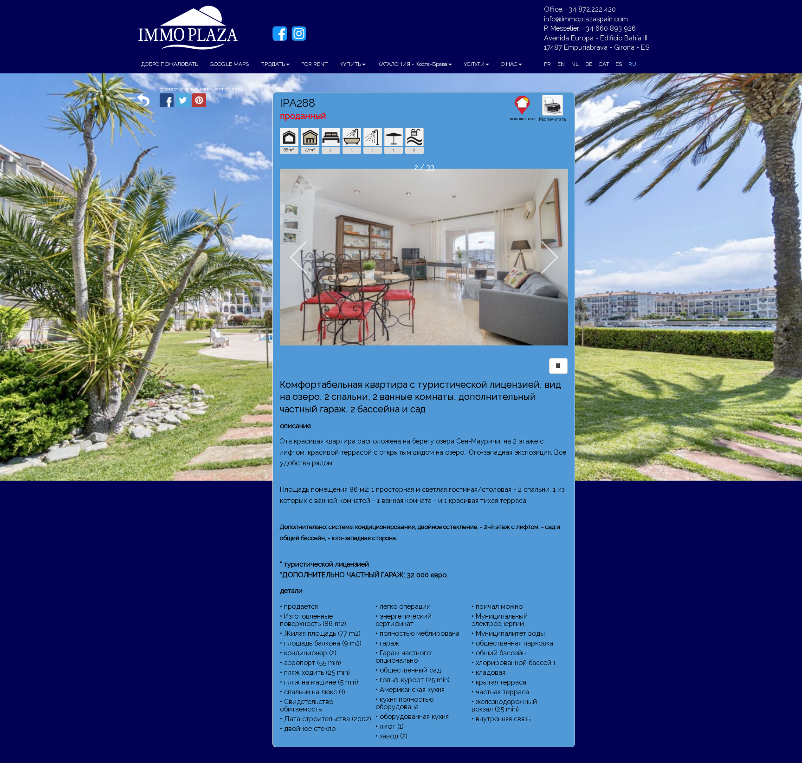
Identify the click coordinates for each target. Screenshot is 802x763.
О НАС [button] (509, 64)
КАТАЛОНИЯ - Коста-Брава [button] (412, 64)
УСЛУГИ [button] (474, 64)
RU (632, 64)
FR (547, 64)
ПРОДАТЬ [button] (272, 64)
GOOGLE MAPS (229, 64)
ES (618, 64)
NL (575, 64)
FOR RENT (314, 64)
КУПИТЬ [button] (350, 64)
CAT (604, 64)
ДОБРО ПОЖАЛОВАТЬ (169, 64)
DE (588, 64)
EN (561, 64)
